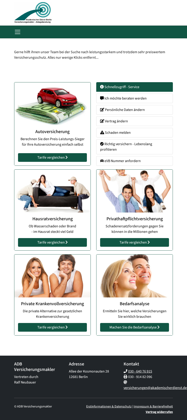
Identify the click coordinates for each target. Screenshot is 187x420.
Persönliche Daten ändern (124, 109)
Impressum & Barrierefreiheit (153, 406)
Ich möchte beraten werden (125, 98)
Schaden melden (117, 132)
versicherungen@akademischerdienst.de (155, 387)
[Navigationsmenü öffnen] (17, 32)
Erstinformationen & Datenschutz (109, 406)
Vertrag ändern (116, 121)
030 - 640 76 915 (140, 371)
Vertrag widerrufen (159, 412)
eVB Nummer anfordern (122, 160)
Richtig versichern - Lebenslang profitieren (126, 147)
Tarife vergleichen (51, 157)
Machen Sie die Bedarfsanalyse (133, 327)
